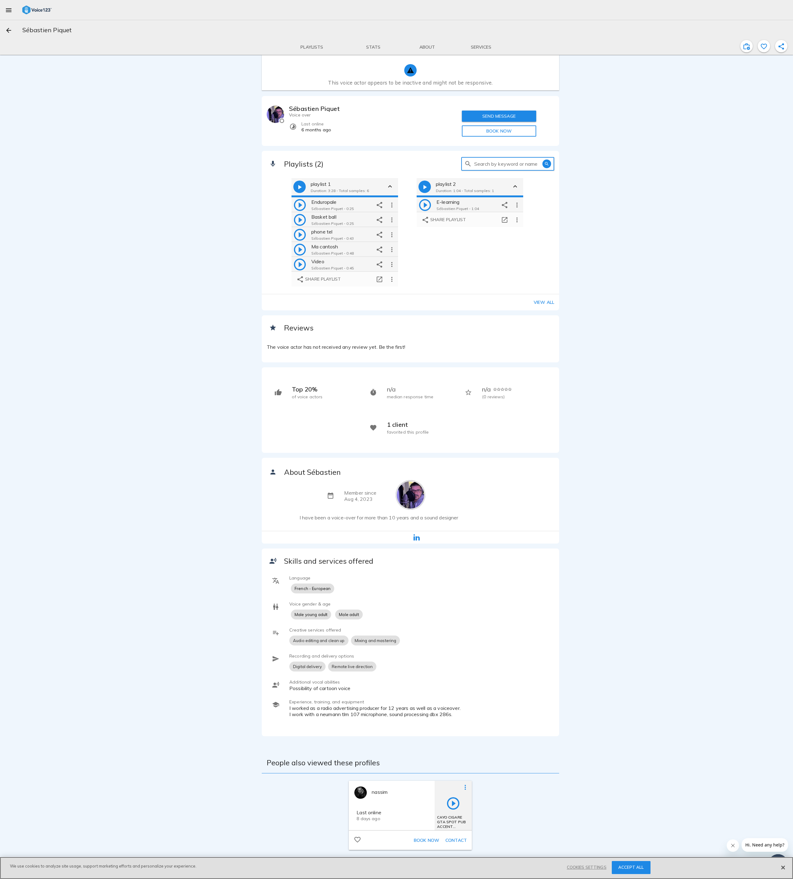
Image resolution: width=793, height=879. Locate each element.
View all (544, 302)
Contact (456, 840)
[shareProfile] (781, 46)
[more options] (392, 205)
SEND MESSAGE (499, 116)
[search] (468, 164)
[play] (300, 205)
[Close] (783, 867)
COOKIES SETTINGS (587, 867)
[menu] (8, 10)
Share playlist (322, 279)
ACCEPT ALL (631, 867)
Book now (426, 840)
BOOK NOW (499, 131)
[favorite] (764, 46)
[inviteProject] (746, 46)
